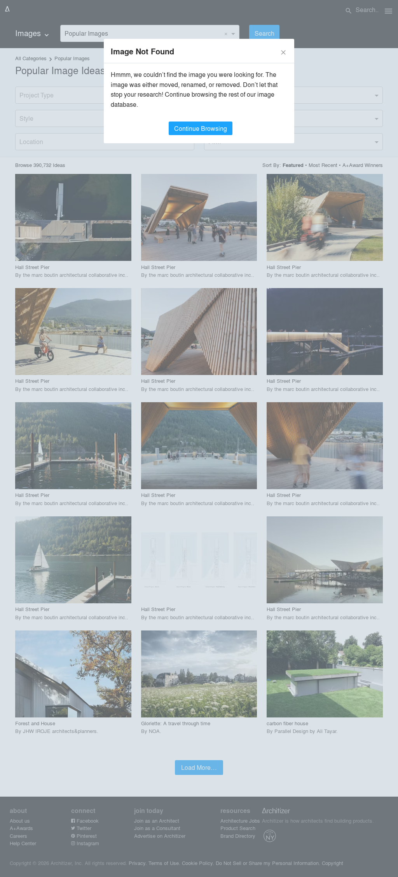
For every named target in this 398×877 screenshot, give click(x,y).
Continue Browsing (200, 128)
